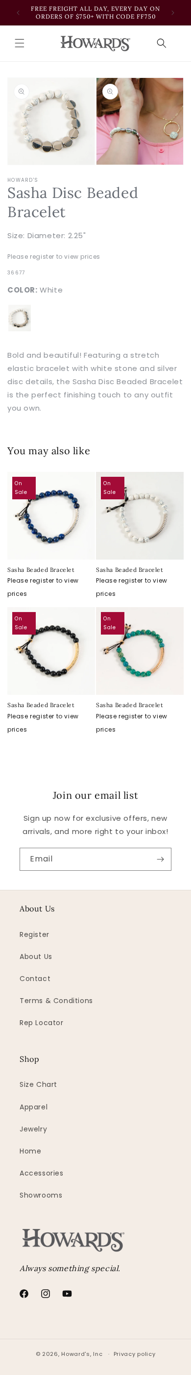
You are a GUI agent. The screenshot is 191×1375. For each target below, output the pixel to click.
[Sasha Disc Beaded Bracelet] (19, 318)
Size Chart (38, 1084)
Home (30, 1151)
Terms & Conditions (56, 1001)
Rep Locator (42, 1023)
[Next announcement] (173, 13)
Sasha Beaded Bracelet (41, 569)
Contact (35, 978)
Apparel (34, 1107)
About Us (36, 956)
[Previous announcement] (18, 13)
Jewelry (33, 1129)
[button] (19, 43)
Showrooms (41, 1195)
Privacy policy (135, 1354)
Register (34, 934)
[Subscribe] (160, 859)
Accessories (42, 1173)
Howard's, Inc (81, 1354)
